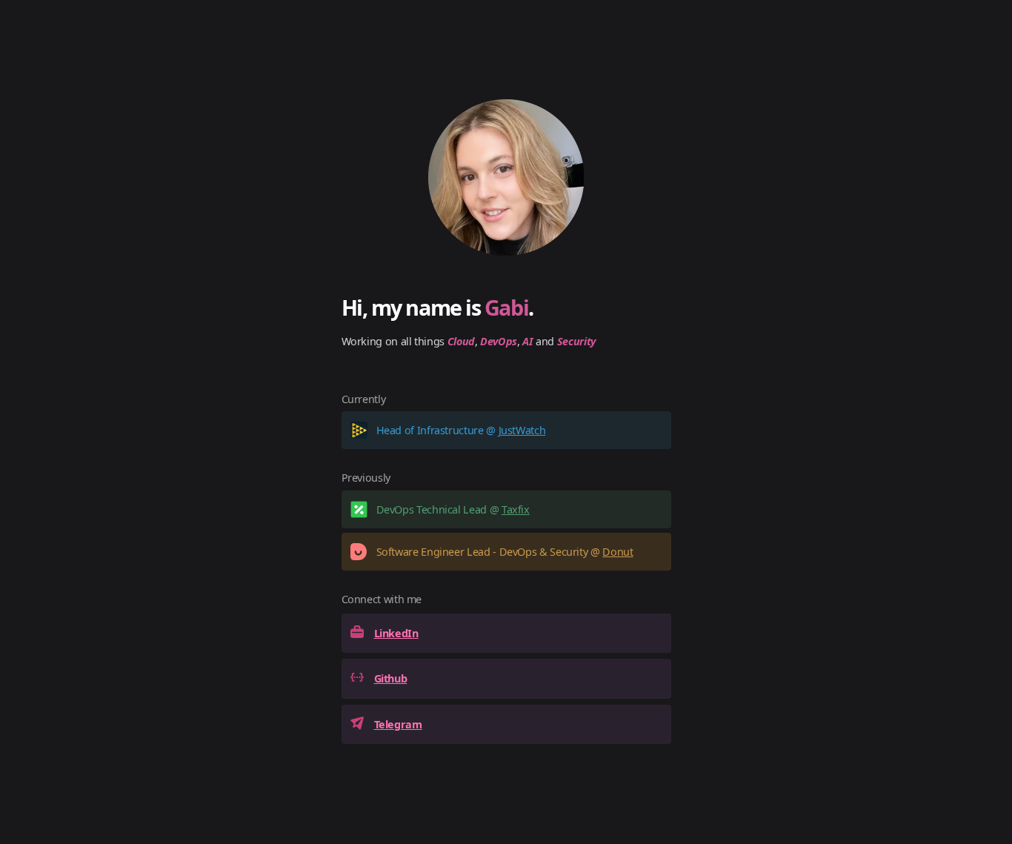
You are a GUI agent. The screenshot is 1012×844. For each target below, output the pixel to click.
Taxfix (516, 509)
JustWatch (522, 430)
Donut (617, 552)
